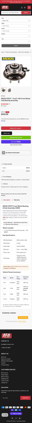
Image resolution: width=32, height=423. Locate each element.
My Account (4, 373)
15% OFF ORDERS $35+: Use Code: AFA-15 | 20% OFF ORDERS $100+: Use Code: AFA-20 (16, 2)
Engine (3, 33)
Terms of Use (5, 380)
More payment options (16, 144)
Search (26, 12)
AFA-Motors (13, 421)
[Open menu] (29, 7)
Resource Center (6, 359)
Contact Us (4, 382)
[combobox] (16, 12)
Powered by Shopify (21, 421)
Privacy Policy (5, 365)
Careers (3, 363)
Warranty (17, 200)
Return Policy (5, 376)
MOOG (3, 96)
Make (3, 23)
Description (6, 200)
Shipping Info (5, 378)
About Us (3, 357)
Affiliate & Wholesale (7, 361)
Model (3, 28)
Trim (3, 39)
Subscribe (25, 397)
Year (3, 18)
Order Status (4, 375)
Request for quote (16, 137)
